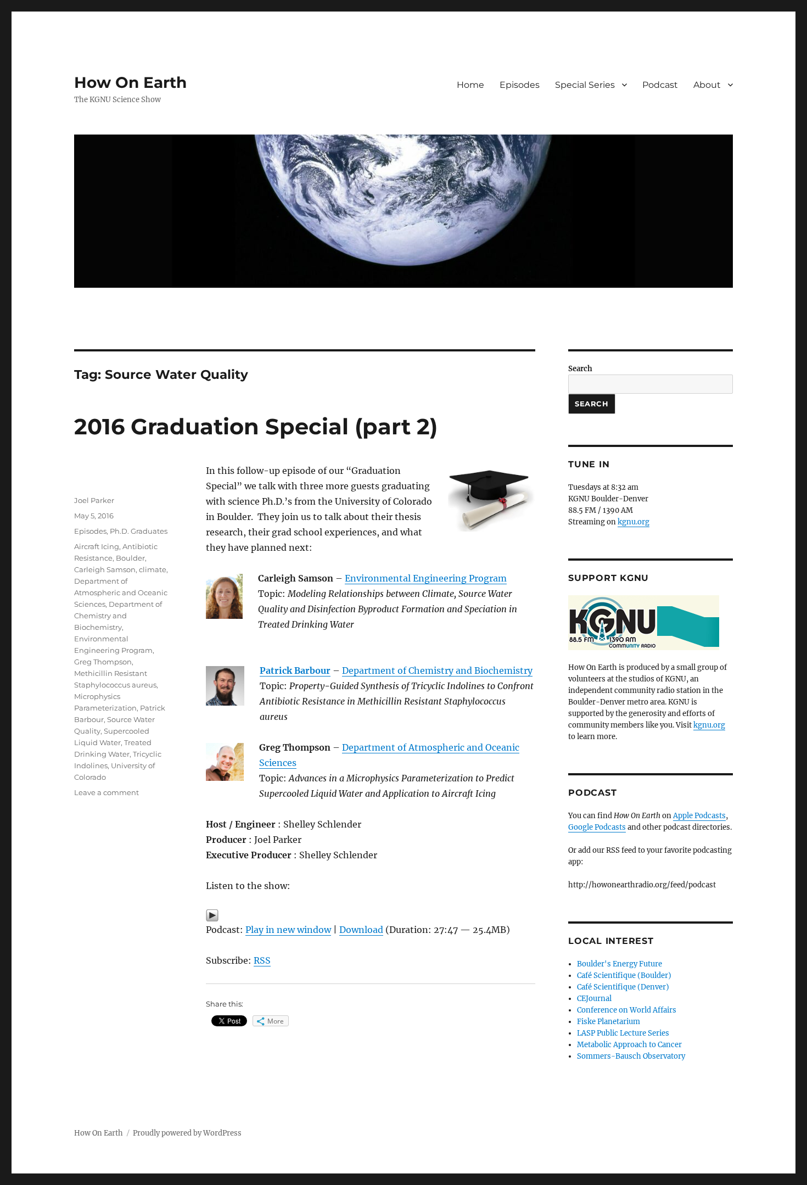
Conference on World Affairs (626, 1010)
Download (361, 929)
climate (152, 569)
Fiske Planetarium (608, 1021)
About (707, 85)
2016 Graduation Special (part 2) (256, 426)
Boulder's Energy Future (619, 964)
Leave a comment (106, 792)
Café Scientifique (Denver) (623, 987)
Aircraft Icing (96, 546)
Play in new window (288, 929)
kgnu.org (633, 522)
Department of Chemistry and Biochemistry (437, 670)
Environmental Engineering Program (426, 578)
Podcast (660, 85)
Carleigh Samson (105, 569)
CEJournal (594, 998)
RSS (262, 960)
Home (470, 85)
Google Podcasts (597, 827)
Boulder (130, 558)
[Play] (370, 915)
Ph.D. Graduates (138, 531)
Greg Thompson (103, 661)
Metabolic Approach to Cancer (629, 1044)
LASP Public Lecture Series (623, 1033)
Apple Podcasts (699, 815)
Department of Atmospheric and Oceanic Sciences (120, 592)
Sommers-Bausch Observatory (631, 1056)
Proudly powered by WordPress (187, 1133)
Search (580, 368)
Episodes (520, 85)
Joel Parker (94, 500)
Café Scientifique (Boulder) (624, 975)
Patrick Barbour (295, 670)
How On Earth (130, 82)
